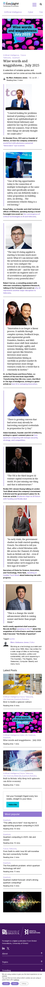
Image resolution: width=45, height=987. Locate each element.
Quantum (16, 58)
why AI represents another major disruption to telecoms (21, 290)
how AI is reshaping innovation (24, 384)
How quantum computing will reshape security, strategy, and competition (20, 437)
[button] (34, 5)
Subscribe (12, 805)
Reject (15, 983)
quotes (12, 639)
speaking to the (24, 629)
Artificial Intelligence (13, 12)
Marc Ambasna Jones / (22, 642)
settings (16, 980)
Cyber (30, 12)
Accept (6, 983)
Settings (24, 983)
